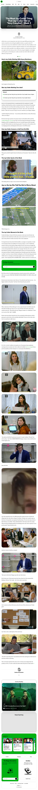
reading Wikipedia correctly (7, 120)
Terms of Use (12, 783)
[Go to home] (2, 2)
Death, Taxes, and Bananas (28, 749)
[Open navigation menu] (36, 1)
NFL (15, 4)
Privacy (16, 783)
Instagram (18, 785)
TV (21, 4)
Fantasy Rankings (8, 4)
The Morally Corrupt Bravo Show (7, 749)
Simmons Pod (32, 4)
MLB (18, 4)
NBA (13, 4)
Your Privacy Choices (20, 783)
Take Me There (28, 778)
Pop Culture (17, 744)
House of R (15, 749)
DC (4, 704)
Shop (31, 756)
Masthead (19, 756)
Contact (7, 756)
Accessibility (26, 783)
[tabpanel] (19, 96)
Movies (24, 4)
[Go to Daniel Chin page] (4, 708)
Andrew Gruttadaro (19, 36)
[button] (19, 2)
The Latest (2, 4)
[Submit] (34, 267)
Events (28, 4)
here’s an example (29, 347)
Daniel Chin (8, 708)
